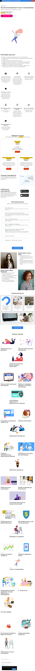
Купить (33, 0)
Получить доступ (17, 327)
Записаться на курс (6, 15)
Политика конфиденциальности (4, 665)
